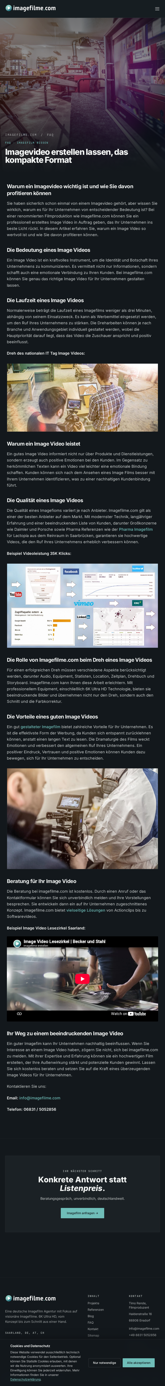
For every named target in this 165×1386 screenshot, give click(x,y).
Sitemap (93, 1335)
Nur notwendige (104, 1362)
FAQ (50, 135)
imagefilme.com (21, 135)
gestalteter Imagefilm (40, 727)
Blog (91, 1316)
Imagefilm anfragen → (82, 1213)
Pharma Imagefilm (136, 529)
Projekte (93, 1303)
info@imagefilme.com (39, 1098)
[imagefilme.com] (31, 8)
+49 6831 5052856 (142, 1335)
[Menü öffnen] (157, 9)
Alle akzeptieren (138, 1362)
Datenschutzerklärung (25, 1379)
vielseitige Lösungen (85, 910)
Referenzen (96, 1309)
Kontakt (93, 1329)
